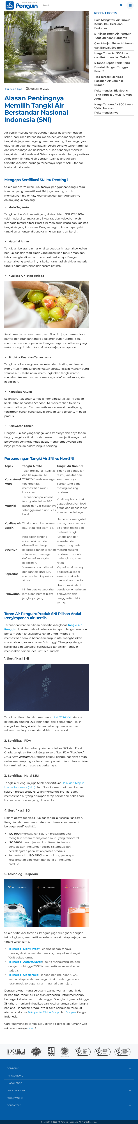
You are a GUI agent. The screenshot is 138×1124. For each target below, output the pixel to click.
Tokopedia (35, 1012)
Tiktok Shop (50, 1012)
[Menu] (130, 5)
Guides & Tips (13, 89)
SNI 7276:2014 (63, 717)
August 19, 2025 (39, 88)
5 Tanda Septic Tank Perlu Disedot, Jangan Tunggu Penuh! (112, 67)
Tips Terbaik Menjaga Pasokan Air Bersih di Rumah (108, 81)
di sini (31, 1028)
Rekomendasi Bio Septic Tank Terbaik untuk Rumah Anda (113, 94)
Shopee (71, 1012)
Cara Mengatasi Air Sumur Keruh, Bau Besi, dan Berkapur (112, 24)
